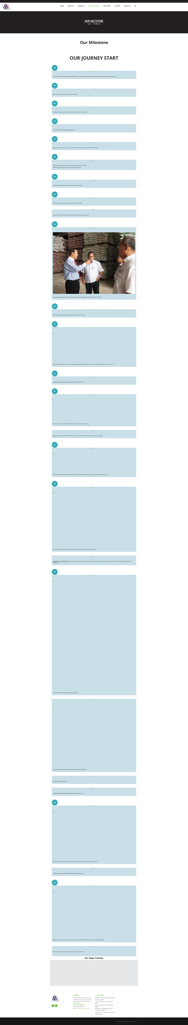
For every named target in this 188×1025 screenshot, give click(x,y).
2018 (54, 808)
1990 (54, 73)
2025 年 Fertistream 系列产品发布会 (104, 1012)
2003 (54, 145)
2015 (54, 489)
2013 (54, 397)
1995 (54, 91)
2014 (54, 450)
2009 (54, 312)
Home (89, 24)
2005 (54, 162)
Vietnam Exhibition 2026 (101, 1001)
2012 (54, 379)
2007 (54, 200)
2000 (54, 127)
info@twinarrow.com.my (83, 1008)
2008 (54, 230)
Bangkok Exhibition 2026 (102, 1005)
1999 (54, 109)
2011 (54, 330)
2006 (54, 182)
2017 (54, 577)
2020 (54, 888)
